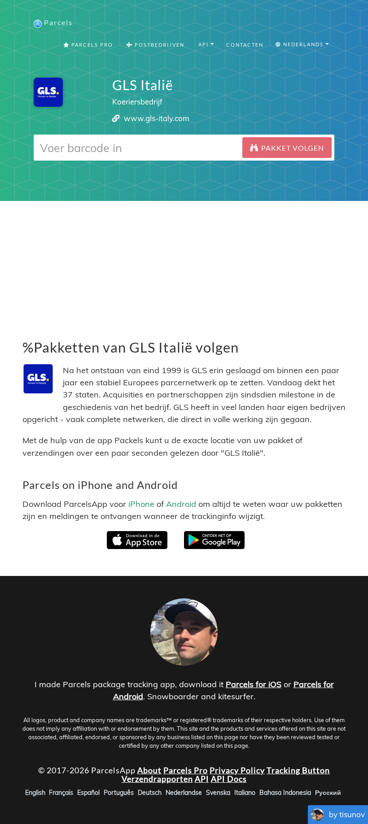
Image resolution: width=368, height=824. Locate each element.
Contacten (244, 45)
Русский (328, 793)
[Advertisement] (184, 264)
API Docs (229, 779)
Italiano (244, 793)
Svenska (218, 793)
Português (119, 793)
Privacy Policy (237, 770)
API (202, 779)
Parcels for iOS (253, 684)
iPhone (141, 503)
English (35, 793)
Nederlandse (184, 793)
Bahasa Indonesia (285, 793)
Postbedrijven (158, 45)
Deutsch (150, 793)
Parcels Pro (91, 45)
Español (88, 793)
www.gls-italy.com (156, 118)
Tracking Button (298, 770)
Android (181, 503)
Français (61, 793)
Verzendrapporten (157, 779)
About (149, 770)
